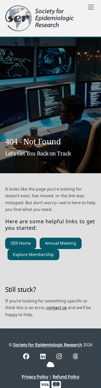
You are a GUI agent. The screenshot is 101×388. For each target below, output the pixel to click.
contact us (56, 307)
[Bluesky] (50, 364)
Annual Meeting (60, 243)
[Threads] (75, 356)
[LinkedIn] (43, 356)
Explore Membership (33, 254)
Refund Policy (66, 376)
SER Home (21, 243)
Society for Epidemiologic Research (47, 345)
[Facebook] (27, 356)
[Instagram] (59, 356)
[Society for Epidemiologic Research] (39, 17)
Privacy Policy (35, 376)
